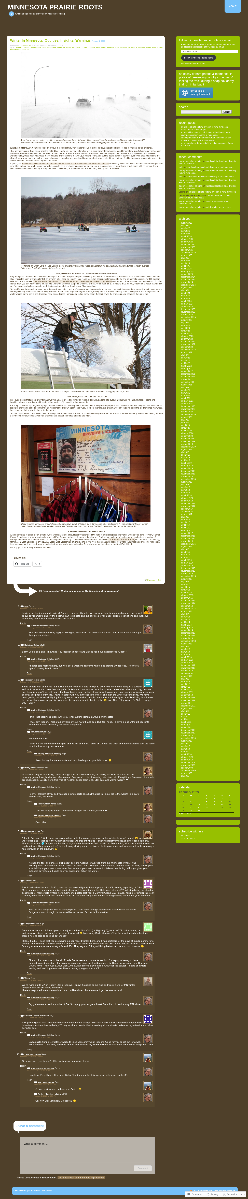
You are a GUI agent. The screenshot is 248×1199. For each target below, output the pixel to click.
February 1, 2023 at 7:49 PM (38, 1037)
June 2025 (185, 260)
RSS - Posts (185, 835)
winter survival (157, 47)
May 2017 (185, 522)
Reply (23, 623)
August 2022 (186, 352)
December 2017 (188, 503)
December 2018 (188, 471)
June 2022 (185, 358)
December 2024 (188, 277)
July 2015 (185, 582)
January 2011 (187, 727)
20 (191, 808)
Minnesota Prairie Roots (55, 7)
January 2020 (187, 436)
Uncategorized (25, 45)
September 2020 (188, 414)
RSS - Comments (188, 838)
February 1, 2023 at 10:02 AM (38, 628)
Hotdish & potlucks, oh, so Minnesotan (198, 140)
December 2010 (188, 730)
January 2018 (187, 501)
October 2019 (187, 444)
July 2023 (185, 323)
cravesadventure (31, 680)
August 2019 (186, 449)
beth (26, 606)
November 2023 (188, 312)
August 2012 (186, 676)
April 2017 (185, 525)
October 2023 (187, 314)
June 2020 (185, 422)
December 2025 (188, 244)
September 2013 (188, 641)
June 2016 (185, 552)
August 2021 (186, 385)
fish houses (51, 47)
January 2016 (187, 565)
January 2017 (187, 533)
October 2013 (187, 638)
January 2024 (187, 306)
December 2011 (188, 698)
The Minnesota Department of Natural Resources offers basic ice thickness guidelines (72, 281)
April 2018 (185, 493)
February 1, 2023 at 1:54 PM (38, 1000)
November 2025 (188, 247)
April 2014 (185, 622)
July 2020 (185, 420)
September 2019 (188, 447)
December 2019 (188, 439)
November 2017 (188, 506)
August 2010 (186, 741)
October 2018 (187, 476)
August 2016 (186, 546)
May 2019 (185, 457)
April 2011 (185, 719)
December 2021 (188, 374)
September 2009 (188, 770)
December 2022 (188, 341)
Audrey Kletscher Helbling (42, 626)
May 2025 (185, 263)
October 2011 (187, 703)
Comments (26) (154, 580)
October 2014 (187, 606)
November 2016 (188, 538)
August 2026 (186, 223)
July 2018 (185, 484)
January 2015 (187, 598)
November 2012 (188, 668)
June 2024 (185, 293)
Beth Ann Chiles (31, 645)
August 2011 (186, 708)
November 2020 (188, 409)
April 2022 (185, 363)
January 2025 (187, 274)
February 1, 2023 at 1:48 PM (31, 980)
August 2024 (186, 287)
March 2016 (186, 560)
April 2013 (185, 654)
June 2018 (185, 487)
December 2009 (188, 762)
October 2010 (187, 735)
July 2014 (185, 614)
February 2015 (187, 595)
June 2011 (185, 714)
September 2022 (188, 350)
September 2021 (188, 382)
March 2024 (186, 301)
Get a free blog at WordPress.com (29, 1191)
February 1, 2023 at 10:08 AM (38, 858)
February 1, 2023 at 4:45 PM (45, 817)
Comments (205, 1191)
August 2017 (186, 514)
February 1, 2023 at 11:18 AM (32, 883)
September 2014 (188, 609)
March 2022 (186, 366)
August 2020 (186, 417)
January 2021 (187, 403)
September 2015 (188, 576)
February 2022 (187, 368)
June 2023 (185, 325)
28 (199, 811)
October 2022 (187, 347)
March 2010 (186, 754)
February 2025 (187, 271)
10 (222, 802)
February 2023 (187, 336)
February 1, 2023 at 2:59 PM (45, 806)
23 (214, 808)
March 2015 (186, 592)
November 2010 (188, 733)
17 (222, 805)
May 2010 (185, 749)
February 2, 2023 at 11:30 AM (38, 1070)
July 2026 (185, 225)
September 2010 (188, 738)
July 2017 (185, 517)
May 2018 (185, 490)
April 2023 (185, 331)
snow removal (125, 47)
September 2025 (188, 252)
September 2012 (188, 673)
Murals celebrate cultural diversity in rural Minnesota (204, 127)
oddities (84, 47)
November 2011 (188, 700)
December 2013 (188, 633)
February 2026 (187, 239)
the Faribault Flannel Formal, (121, 539)
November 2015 (188, 571)
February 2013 (187, 660)
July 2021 (185, 387)
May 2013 (185, 652)
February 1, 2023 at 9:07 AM (31, 833)
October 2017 (187, 509)
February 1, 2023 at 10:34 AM (38, 734)
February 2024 (187, 304)
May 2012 (185, 684)
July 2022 (185, 355)
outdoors (91, 47)
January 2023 (187, 339)
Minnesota (76, 47)
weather (134, 47)
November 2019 (188, 441)
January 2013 (187, 662)
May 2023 (185, 328)
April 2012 (185, 687)
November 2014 (188, 603)
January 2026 (187, 242)
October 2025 (187, 250)
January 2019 (187, 468)
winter (148, 47)
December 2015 (188, 568)
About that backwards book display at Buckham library (205, 132)
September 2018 (188, 479)
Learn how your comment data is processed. (81, 1177)
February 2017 (187, 530)
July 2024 (185, 290)
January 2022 (187, 371)
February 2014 (187, 627)
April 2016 (185, 557)
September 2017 (188, 511)
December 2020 (188, 406)
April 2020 (185, 428)
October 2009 (187, 768)
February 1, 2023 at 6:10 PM (31, 1018)
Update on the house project (193, 129)
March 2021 (186, 398)
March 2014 (186, 625)
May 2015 (185, 587)
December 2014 (188, 600)
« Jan (181, 814)
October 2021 (187, 379)
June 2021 (185, 390)
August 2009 (186, 773)
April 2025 (185, 266)
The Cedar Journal (32, 1054)
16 (214, 805)
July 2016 (185, 549)
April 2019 (185, 460)
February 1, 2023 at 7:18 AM (31, 647)
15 (206, 805)
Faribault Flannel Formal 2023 (34, 47)
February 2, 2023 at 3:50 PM (45, 1096)
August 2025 (186, 255)
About (232, 6)
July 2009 (185, 776)
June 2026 (185, 228)
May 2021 (185, 393)
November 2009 (188, 765)
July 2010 (185, 743)
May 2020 (185, 425)
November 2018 (188, 474)
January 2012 (187, 695)
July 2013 (185, 646)
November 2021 (188, 376)
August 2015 (186, 579)
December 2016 (188, 536)
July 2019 (185, 452)
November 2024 (188, 279)
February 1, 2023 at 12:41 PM (39, 905)
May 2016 (185, 555)
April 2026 (185, 234)
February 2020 (187, 433)
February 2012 (187, 692)
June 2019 (185, 455)
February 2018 (187, 498)
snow (117, 47)
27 (191, 811)
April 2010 (185, 751)
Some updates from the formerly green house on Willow (206, 138)
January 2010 (187, 760)
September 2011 (188, 706)
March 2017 (186, 528)
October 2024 (187, 282)
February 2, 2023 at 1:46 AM (31, 1056)
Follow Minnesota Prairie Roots (198, 58)
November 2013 (188, 635)
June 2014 (185, 617)
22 (206, 808)
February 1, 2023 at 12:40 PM (45, 756)
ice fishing (67, 47)
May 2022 (185, 360)
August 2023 (186, 320)
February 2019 (187, 466)
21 (199, 808)
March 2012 (186, 689)
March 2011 (186, 722)
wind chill (141, 47)
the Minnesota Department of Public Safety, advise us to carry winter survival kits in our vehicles (65, 164)
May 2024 (185, 296)
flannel (59, 47)
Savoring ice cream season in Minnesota (199, 135)
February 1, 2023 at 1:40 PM (38, 956)
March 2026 (186, 236)
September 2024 (188, 285)
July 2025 (185, 258)
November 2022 (188, 344)
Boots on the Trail (32, 831)
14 (199, 805)
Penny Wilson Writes (33, 768)
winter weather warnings (19, 49)
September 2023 (188, 317)
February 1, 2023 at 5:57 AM (31, 608)
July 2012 (185, 679)
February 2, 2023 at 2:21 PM (45, 1084)
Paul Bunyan (101, 47)
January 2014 (187, 630)
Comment (142, 1168)
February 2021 (187, 401)
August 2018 (186, 482)
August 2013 (186, 644)
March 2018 (186, 495)
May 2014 (185, 619)
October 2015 (187, 573)
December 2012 (188, 665)
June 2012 (185, 681)
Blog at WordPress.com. (225, 1191)
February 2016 (187, 563)
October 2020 (187, 412)
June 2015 (185, 584)
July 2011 (185, 711)
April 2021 (185, 395)
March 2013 (186, 657)
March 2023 (186, 333)
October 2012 (187, 671)
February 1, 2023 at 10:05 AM (38, 712)
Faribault (18, 47)
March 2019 (186, 463)
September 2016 (188, 544)
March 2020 (186, 430)
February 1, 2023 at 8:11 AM (31, 682)
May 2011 (185, 716)
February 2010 (187, 757)
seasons (110, 47)
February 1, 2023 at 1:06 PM (31, 926)
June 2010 (185, 746)
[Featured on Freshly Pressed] (196, 97)
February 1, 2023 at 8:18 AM (31, 770)
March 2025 (186, 269)
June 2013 (185, 649)
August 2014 (186, 611)
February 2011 (187, 725)
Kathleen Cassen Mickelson (36, 1016)
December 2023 (188, 309)
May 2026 (185, 231)
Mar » (188, 814)
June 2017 (185, 519)
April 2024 (185, 298)
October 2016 (187, 541)
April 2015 (185, 590)
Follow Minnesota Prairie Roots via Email (205, 40)
